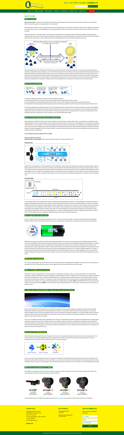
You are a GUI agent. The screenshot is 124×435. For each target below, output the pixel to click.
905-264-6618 (33, 415)
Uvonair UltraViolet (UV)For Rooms (64, 412)
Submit (90, 426)
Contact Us (82, 11)
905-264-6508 (31, 418)
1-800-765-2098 (41, 416)
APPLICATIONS (48, 11)
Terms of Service (71, 433)
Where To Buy (73, 11)
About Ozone (39, 11)
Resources (64, 11)
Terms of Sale (78, 433)
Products (57, 11)
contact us (60, 398)
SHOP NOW (92, 11)
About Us (30, 11)
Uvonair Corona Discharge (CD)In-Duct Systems (65, 415)
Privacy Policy (63, 433)
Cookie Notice (57, 433)
